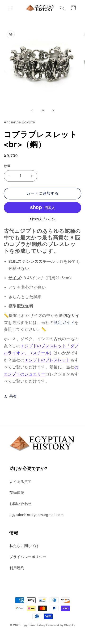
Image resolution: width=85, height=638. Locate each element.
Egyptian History (34, 625)
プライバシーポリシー (27, 557)
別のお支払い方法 (42, 219)
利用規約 (16, 568)
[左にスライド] (32, 110)
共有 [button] (13, 396)
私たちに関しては (24, 546)
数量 (7, 166)
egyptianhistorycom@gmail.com (36, 515)
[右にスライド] (53, 110)
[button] (9, 7)
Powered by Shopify (60, 625)
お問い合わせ (20, 504)
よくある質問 (20, 482)
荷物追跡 (16, 493)
